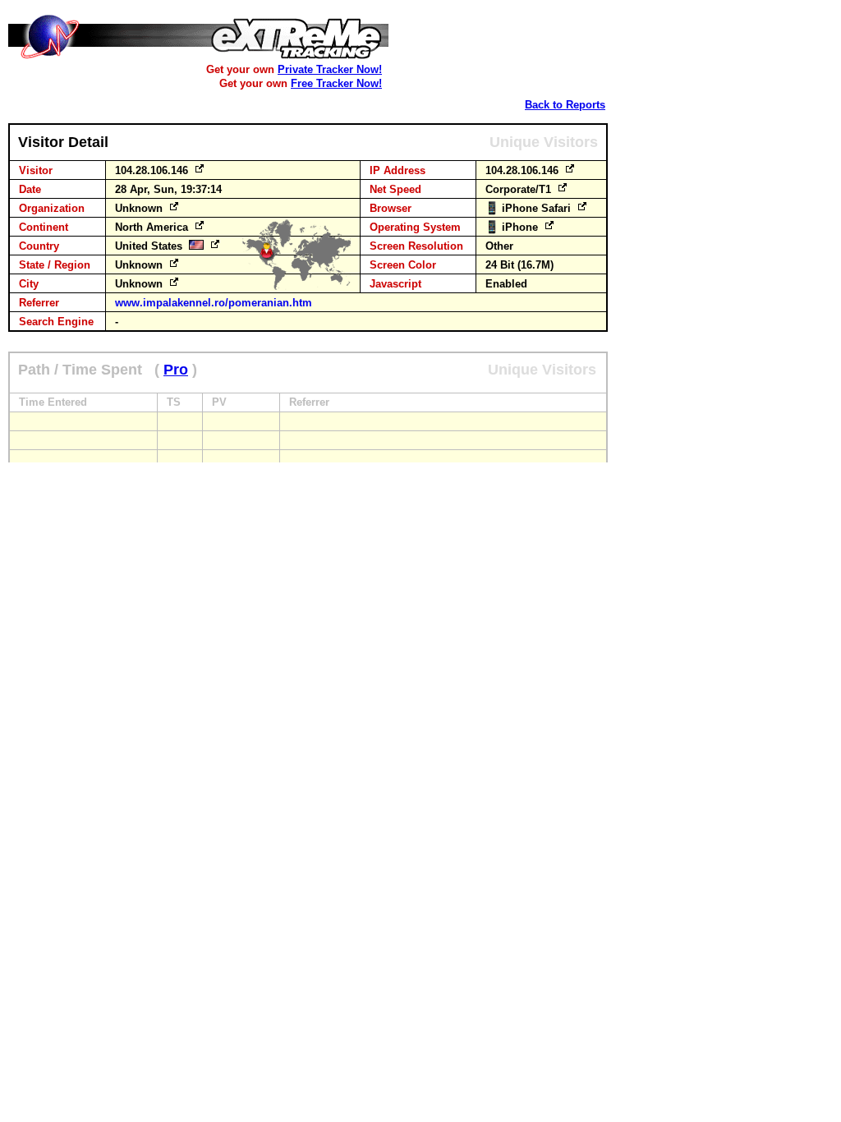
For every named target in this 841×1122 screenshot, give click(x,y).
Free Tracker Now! (336, 83)
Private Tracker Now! (330, 69)
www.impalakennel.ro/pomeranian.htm (213, 303)
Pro (175, 369)
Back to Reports (565, 105)
